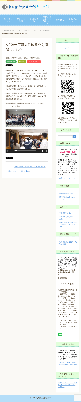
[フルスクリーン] (46, 151)
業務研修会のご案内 (66, 193)
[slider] (25, 150)
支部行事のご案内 (65, 213)
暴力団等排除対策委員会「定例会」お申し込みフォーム (68, 224)
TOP (12, 30)
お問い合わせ (73, 20)
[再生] (8, 151)
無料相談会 (60, 20)
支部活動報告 (11, 61)
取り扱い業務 (34, 20)
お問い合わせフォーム (67, 178)
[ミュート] (42, 151)
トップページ (64, 48)
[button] (27, 141)
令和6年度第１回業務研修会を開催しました (29, 167)
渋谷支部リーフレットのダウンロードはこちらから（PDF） (67, 385)
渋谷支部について (8, 20)
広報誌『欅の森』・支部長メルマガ (47, 20)
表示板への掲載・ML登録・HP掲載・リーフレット (68, 364)
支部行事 (22, 61)
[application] (27, 141)
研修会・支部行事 (21, 20)
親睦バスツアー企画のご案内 (18, 171)
